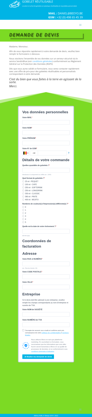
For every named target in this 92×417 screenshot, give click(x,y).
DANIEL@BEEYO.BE (70, 13)
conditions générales (42, 61)
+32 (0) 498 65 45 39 (70, 17)
